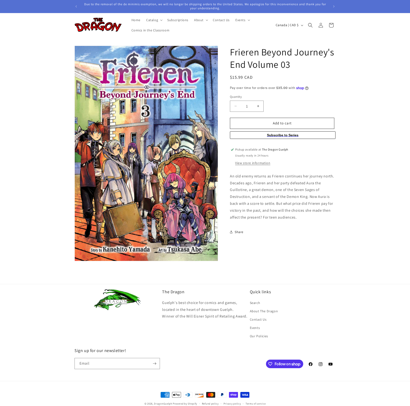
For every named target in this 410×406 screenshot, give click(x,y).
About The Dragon (264, 311)
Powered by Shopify (185, 403)
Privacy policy (232, 403)
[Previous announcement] (76, 6)
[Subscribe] (154, 363)
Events (255, 328)
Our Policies (259, 336)
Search (255, 303)
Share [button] (239, 232)
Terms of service (256, 403)
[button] (153, 20)
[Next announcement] (334, 6)
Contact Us (258, 319)
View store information (252, 163)
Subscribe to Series (282, 135)
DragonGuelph (163, 403)
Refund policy (210, 403)
